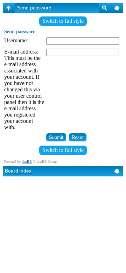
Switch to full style (63, 21)
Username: (16, 40)
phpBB (27, 161)
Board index (18, 171)
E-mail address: (21, 52)
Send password (34, 7)
